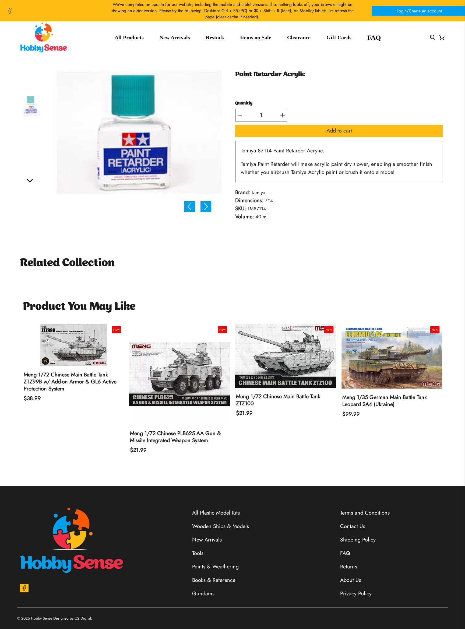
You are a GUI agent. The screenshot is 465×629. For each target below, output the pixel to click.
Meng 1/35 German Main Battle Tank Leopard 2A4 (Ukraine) (384, 401)
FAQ (374, 37)
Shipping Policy (358, 540)
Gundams (203, 593)
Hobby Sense (41, 618)
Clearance (299, 37)
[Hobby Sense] (43, 38)
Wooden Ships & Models (220, 526)
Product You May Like (79, 307)
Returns (348, 567)
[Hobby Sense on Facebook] (9, 10)
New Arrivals (175, 37)
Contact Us (352, 526)
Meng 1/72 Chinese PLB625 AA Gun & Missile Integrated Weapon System (175, 437)
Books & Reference (213, 580)
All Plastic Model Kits (216, 513)
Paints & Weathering (215, 567)
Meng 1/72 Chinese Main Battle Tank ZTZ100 (278, 400)
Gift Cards (338, 37)
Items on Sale (255, 37)
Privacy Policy (356, 593)
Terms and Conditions (365, 513)
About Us (350, 580)
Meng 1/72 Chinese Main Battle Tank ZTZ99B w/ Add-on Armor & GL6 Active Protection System (70, 381)
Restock (215, 37)
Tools (197, 553)
